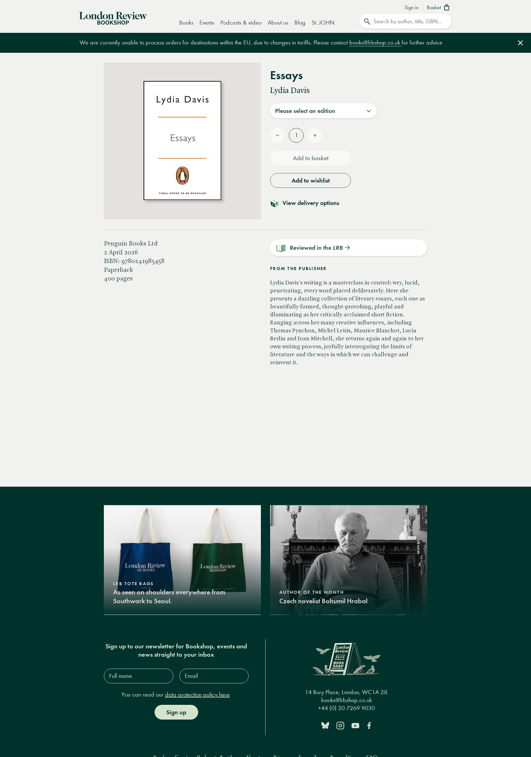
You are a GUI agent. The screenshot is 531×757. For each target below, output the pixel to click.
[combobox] (323, 110)
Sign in (411, 7)
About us (278, 22)
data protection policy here (197, 694)
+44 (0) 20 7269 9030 (346, 708)
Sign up (176, 712)
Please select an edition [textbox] (305, 110)
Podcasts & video (241, 22)
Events (206, 22)
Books (186, 22)
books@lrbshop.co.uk (375, 42)
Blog (299, 22)
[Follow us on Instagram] (340, 725)
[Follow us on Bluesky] (325, 725)
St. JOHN (323, 22)
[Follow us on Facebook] (369, 725)
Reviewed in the (316, 247)
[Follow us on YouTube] (355, 725)
